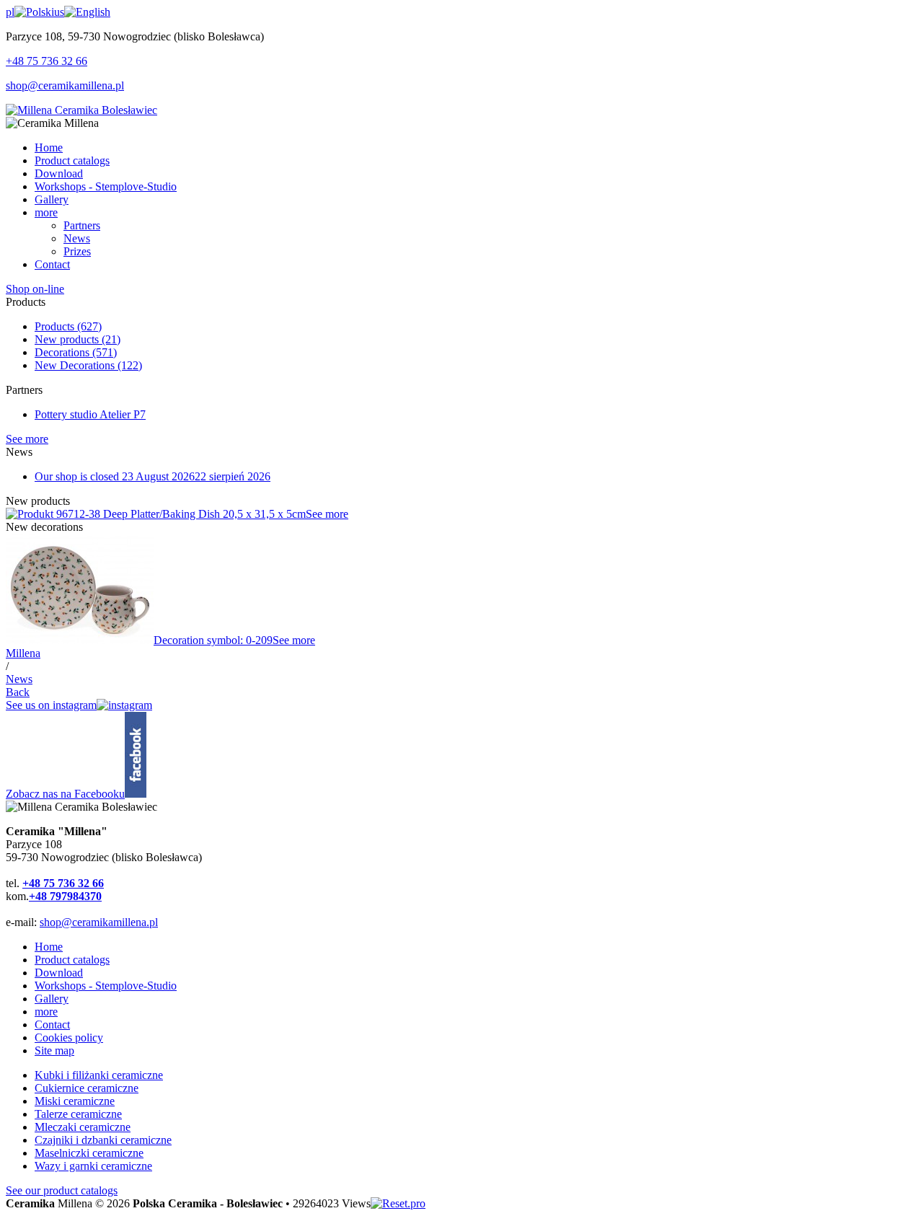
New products (77, 339)
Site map (54, 1050)
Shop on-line (35, 289)
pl (10, 12)
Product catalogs (72, 959)
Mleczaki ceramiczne (83, 1127)
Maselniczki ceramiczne (89, 1153)
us (59, 12)
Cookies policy (69, 1037)
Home (49, 946)
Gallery (52, 998)
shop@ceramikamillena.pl (65, 85)
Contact (52, 1024)
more (46, 1011)
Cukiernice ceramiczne (86, 1088)
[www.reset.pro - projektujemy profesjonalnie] (398, 1203)
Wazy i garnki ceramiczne (93, 1166)
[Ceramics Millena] (81, 110)
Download (59, 972)
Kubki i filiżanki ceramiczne (99, 1075)
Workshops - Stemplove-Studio (106, 985)
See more (27, 439)
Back (18, 692)
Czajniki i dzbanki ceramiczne (103, 1140)
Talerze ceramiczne (78, 1114)
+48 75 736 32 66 (46, 61)
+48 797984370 (65, 896)
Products (68, 326)
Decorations (76, 352)
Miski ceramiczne (75, 1101)
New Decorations (88, 365)
